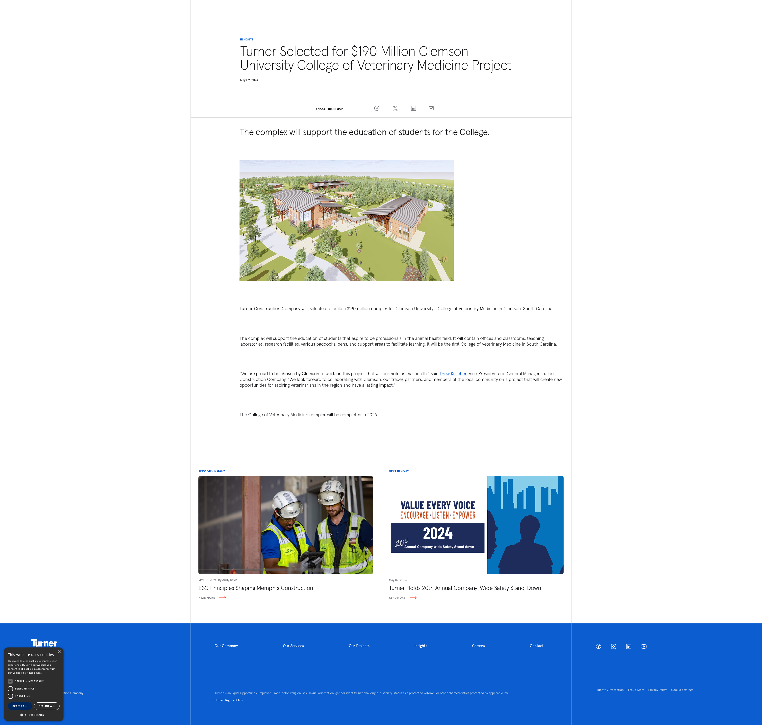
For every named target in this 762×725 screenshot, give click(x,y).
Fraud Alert (636, 690)
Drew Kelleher (453, 373)
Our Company (226, 645)
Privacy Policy (657, 690)
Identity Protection (610, 690)
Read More (206, 597)
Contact (537, 645)
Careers (478, 645)
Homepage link (44, 643)
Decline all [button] (47, 706)
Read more (35, 672)
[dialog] (34, 684)
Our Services (293, 645)
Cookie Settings (682, 690)
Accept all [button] (20, 706)
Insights (421, 645)
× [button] (59, 651)
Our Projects (359, 645)
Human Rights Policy (229, 700)
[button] (34, 715)
